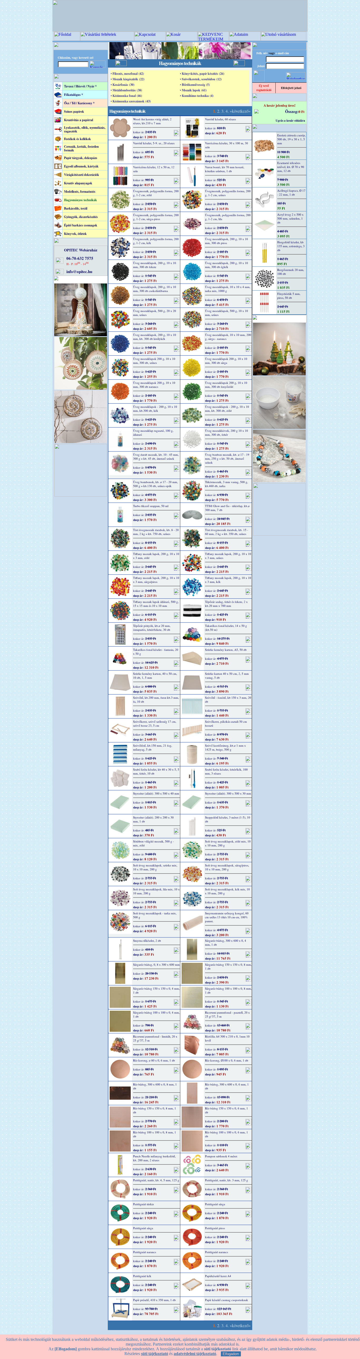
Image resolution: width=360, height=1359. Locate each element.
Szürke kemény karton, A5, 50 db (226, 650)
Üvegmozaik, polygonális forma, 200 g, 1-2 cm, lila (228, 217)
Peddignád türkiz (143, 1204)
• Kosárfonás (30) (122, 84)
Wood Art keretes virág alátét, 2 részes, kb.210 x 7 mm (152, 121)
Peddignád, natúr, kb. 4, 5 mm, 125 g (156, 1180)
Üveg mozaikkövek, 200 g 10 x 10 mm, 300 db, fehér (226, 433)
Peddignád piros (215, 1228)
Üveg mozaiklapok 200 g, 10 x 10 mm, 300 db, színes (154, 361)
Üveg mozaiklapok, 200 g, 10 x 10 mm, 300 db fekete (154, 265)
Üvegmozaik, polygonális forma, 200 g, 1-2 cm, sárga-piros (156, 217)
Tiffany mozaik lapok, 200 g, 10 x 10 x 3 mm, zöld (156, 556)
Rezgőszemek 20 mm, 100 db (290, 272)
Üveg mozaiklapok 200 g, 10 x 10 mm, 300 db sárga (226, 361)
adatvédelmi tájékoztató (195, 1353)
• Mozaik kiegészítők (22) (127, 79)
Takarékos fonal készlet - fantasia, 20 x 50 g (155, 652)
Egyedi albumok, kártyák (81, 166)
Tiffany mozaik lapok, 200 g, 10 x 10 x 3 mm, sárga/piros (156, 580)
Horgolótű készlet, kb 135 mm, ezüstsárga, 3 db (291, 246)
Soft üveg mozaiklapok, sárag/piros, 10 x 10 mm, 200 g (227, 867)
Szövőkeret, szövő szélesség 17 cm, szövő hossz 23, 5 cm (154, 723)
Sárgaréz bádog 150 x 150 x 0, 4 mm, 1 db (156, 990)
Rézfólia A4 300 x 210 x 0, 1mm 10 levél (227, 1038)
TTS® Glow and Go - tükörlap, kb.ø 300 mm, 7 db (227, 508)
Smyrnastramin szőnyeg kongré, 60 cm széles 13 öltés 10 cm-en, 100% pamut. (227, 917)
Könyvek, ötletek (75, 233)
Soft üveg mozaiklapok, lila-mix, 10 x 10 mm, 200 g (156, 891)
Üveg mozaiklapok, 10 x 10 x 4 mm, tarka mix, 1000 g (227, 289)
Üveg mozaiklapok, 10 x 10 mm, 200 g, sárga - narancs (228, 337)
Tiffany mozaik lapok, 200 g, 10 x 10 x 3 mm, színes (228, 556)
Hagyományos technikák (80, 200)
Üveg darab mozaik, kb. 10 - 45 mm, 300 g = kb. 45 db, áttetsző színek (156, 456)
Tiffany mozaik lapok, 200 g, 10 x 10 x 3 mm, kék (228, 580)
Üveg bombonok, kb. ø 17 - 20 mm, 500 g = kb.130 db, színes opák (155, 484)
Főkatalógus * (73, 94)
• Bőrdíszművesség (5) (195, 84)
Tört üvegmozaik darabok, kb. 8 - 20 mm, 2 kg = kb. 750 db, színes (156, 532)
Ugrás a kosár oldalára (290, 120)
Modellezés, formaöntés (79, 191)
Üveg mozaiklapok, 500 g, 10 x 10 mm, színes (226, 313)
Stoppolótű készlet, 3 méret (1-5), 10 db (227, 819)
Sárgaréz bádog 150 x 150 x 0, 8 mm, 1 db (228, 966)
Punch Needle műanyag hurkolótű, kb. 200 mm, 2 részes (154, 1158)
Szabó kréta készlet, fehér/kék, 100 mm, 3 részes (226, 771)
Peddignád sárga (215, 1204)
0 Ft (301, 111)
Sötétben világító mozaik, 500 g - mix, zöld (153, 843)
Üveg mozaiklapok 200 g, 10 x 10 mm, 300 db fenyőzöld (226, 385)
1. (214, 111)
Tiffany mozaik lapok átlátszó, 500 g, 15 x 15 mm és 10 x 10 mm (156, 604)
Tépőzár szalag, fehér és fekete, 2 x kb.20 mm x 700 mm (226, 604)
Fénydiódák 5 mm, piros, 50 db (288, 296)
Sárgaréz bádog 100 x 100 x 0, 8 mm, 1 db (228, 990)
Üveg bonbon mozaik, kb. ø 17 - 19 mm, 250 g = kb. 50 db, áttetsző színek (227, 458)
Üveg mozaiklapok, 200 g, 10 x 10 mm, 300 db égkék (226, 265)
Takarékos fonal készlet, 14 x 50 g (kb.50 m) (226, 628)
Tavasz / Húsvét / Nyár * (80, 86)
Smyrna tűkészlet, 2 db (147, 941)
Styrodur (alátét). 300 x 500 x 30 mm (228, 793)
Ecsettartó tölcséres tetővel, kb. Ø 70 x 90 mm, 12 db (290, 167)
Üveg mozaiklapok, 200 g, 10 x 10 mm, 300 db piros (226, 241)
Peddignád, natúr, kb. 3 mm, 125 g (226, 1180)
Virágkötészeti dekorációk (81, 174)
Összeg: (292, 111)
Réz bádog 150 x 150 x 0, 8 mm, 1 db (154, 1110)
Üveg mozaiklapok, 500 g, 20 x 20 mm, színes (154, 313)
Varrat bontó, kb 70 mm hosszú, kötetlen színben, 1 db (224, 169)
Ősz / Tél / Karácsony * (79, 103)
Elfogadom (231, 1354)
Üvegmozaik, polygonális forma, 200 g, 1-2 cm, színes (228, 193)
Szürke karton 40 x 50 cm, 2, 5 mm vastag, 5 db (227, 676)
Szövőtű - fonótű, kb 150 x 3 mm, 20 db (228, 699)
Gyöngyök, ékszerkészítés (81, 217)
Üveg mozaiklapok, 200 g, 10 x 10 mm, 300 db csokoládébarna (154, 289)
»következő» (240, 111)
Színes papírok (74, 111)
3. (223, 111)
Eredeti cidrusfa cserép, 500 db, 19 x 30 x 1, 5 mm (291, 139)
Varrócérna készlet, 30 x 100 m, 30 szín (226, 145)
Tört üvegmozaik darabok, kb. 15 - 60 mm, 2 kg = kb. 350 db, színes (226, 532)
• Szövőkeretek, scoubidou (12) (201, 79)
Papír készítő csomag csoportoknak (226, 1300)
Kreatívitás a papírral (78, 120)
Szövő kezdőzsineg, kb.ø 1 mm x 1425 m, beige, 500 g (225, 747)
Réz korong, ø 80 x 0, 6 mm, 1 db (154, 1060)
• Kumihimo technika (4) (196, 95)
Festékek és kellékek (77, 139)
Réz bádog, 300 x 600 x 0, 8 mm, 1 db (155, 1086)
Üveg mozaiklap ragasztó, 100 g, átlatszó (153, 433)
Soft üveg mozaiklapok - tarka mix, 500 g (155, 915)
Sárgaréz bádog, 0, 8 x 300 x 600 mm (156, 964)
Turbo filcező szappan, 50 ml (150, 506)
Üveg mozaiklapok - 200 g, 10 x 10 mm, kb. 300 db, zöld (227, 409)
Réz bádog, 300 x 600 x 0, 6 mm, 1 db (227, 1086)
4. (227, 111)
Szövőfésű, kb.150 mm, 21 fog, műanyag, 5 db (152, 747)
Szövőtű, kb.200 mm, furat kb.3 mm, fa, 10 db (156, 699)
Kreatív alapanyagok (78, 183)
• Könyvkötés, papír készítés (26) (202, 73)
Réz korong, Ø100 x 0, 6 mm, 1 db (226, 1060)
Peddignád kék (142, 1276)
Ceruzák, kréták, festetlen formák (81, 148)
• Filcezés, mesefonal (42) (127, 73)
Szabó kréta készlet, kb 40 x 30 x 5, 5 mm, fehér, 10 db (156, 771)
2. (218, 111)
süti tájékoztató (154, 1353)
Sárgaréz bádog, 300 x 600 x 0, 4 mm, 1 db (225, 942)
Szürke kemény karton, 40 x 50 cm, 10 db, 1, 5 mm (155, 676)
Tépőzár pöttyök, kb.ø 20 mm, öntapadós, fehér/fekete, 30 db (152, 628)
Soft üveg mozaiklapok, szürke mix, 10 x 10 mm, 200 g (155, 867)
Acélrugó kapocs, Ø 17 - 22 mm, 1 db (291, 192)
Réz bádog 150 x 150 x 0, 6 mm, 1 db (226, 1110)
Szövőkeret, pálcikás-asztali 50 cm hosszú (226, 723)
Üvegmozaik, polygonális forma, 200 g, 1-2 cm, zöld (156, 193)
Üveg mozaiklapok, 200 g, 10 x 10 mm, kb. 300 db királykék (154, 337)
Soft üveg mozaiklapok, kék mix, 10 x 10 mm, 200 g (227, 891)
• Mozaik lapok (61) (193, 90)
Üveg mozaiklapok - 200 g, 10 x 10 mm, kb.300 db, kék (155, 409)
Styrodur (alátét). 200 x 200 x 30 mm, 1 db (153, 819)
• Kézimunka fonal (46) (126, 95)
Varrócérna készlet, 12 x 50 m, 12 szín (153, 169)
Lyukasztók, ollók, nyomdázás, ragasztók (84, 129)
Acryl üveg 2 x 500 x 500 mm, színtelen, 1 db (290, 218)
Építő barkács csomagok (80, 225)
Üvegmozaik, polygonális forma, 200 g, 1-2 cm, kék (156, 241)
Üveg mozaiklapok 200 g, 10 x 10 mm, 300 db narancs (154, 385)
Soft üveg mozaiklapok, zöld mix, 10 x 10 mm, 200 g (228, 843)
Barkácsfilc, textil (75, 208)
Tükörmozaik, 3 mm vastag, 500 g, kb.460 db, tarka (226, 484)
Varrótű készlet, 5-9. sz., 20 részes (153, 143)
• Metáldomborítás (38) (126, 90)
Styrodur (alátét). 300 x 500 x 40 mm (156, 793)
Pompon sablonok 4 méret (221, 1156)
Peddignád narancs (144, 1252)
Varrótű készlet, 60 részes (220, 119)
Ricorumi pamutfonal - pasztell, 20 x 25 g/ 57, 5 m (227, 1014)
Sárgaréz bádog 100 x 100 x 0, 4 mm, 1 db (156, 1014)
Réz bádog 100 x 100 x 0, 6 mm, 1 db (226, 1134)
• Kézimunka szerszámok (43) (131, 101)
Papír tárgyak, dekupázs (80, 158)
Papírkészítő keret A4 (218, 1276)
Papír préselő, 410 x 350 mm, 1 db (154, 1300)
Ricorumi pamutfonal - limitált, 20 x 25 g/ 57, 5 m (155, 1038)
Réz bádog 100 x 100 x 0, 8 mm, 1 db (154, 1134)
